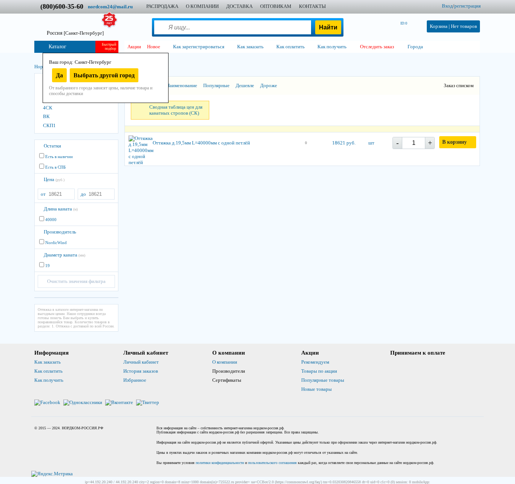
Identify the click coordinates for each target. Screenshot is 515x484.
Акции (134, 46)
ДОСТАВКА (239, 6)
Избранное (134, 380)
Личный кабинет (141, 362)
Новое (153, 46)
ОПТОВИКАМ (275, 6)
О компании (224, 362)
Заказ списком (459, 85)
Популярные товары (322, 380)
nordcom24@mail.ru (110, 6)
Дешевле (245, 85)
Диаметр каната (64, 255)
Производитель (60, 232)
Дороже (268, 85)
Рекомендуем (315, 362)
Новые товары (316, 389)
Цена (54, 179)
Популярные (216, 85)
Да (59, 75)
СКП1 (49, 125)
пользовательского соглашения (272, 463)
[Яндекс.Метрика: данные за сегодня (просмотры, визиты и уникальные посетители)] (52, 474)
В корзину (454, 142)
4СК (47, 108)
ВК (46, 116)
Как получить (48, 380)
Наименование (181, 85)
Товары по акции (319, 371)
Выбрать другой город (104, 75)
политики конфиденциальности (220, 463)
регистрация (467, 6)
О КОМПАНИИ (202, 6)
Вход (447, 6)
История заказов (140, 371)
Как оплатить (48, 371)
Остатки (52, 146)
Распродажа (162, 6)
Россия (75, 33)
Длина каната (61, 209)
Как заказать (47, 362)
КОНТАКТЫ (312, 6)
